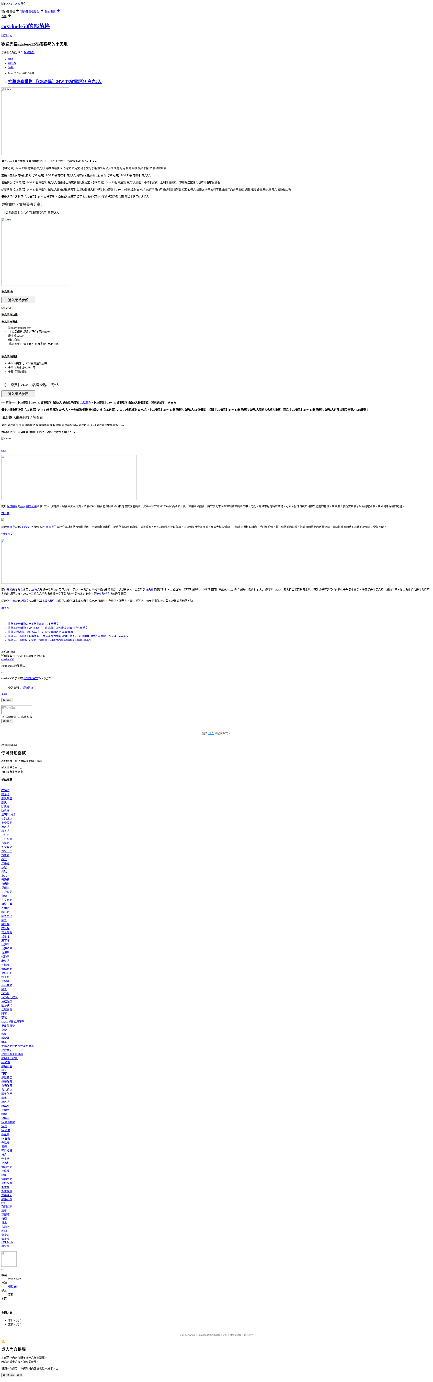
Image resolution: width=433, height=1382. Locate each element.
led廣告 (5, 1130)
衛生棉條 (6, 1191)
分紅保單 (6, 1001)
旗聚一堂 (6, 851)
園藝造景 (6, 1005)
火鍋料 (5, 883)
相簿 (11, 59)
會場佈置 (6, 1085)
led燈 (4, 1126)
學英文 (5, 607)
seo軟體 (5, 1062)
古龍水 (5, 1226)
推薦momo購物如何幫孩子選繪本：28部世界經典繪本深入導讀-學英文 (50, 640)
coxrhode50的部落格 (25, 26)
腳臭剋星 (31, 506)
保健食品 (6, 969)
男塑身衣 (48, 526)
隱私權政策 (235, 1335)
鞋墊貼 (5, 843)
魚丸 (4, 875)
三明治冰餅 (8, 814)
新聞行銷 (6, 1206)
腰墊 (4, 1033)
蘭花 (4, 1017)
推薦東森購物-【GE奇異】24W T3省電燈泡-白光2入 (55, 81)
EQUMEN (7, 1242)
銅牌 (4, 1114)
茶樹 (4, 1218)
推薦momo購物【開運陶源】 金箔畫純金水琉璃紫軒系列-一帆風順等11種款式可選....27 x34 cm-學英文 (68, 636)
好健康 (5, 964)
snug (3, 450)
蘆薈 (4, 1210)
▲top (4, 693)
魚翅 (4, 895)
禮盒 (98, 593)
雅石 (4, 1013)
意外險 (5, 993)
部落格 (12, 63)
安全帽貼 (6, 822)
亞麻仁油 (6, 973)
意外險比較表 (9, 997)
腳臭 (4, 802)
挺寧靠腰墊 (8, 1025)
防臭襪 (5, 810)
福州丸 (5, 887)
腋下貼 (5, 830)
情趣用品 (6, 1166)
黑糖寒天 (6, 1050)
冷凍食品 (6, 891)
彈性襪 (5, 1142)
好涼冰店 (6, 818)
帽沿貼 (5, 794)
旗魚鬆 (149, 589)
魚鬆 (4, 534)
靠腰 (4, 1029)
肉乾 (4, 871)
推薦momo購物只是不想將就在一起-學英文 (33, 623)
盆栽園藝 (6, 1009)
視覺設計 (29, 52)
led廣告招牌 (8, 1122)
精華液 (5, 1214)
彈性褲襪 (6, 1150)
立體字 (5, 1110)
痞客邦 (28, 678)
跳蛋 (4, 1175)
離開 (19, 1375)
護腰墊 (5, 1038)
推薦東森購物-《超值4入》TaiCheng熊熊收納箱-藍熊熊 (40, 632)
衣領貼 (5, 790)
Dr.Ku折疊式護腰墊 (12, 1021)
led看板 (5, 1138)
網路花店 (6, 1077)
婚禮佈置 (6, 1081)
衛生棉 (11, 600)
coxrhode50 (7, 659)
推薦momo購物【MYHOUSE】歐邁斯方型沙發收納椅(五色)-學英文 (48, 627)
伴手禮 (108, 593)
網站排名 (6, 1066)
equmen (24, 526)
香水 (4, 1222)
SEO (4, 1069)
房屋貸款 (85, 402)
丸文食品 (34, 589)
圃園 (4, 1230)
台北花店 (6, 1089)
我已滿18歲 (8, 1375)
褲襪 (4, 1146)
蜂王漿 (5, 977)
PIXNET (191, 1335)
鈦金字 (5, 1134)
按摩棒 (5, 1171)
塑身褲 (5, 1239)
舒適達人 (25, 600)
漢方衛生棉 (51, 600)
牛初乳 (5, 981)
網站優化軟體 (9, 1058)
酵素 (4, 989)
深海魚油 (6, 985)
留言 (35, 678)
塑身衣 (5, 513)
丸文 (10, 534)
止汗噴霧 (6, 839)
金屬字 (5, 1118)
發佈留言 (7, 721)
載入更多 (7, 700)
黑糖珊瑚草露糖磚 (12, 1054)
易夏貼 (5, 826)
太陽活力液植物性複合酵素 (17, 1046)
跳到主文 (6, 35)
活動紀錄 (27, 687)
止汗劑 (5, 835)
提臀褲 (5, 1246)
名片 (11, 67)
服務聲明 (248, 1335)
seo (3, 1202)
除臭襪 (11, 506)
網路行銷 (6, 1199)
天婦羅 (5, 879)
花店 (4, 1073)
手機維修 (6, 1183)
